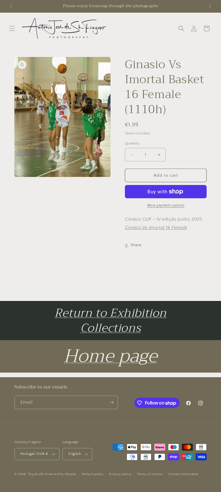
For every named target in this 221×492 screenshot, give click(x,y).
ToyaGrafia (36, 474)
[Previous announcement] (11, 6)
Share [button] (136, 245)
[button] (12, 28)
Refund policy (93, 474)
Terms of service (150, 474)
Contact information (184, 474)
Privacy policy (120, 474)
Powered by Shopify (60, 474)
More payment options (165, 205)
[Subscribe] (111, 402)
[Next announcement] (209, 6)
